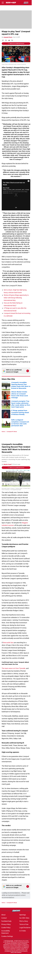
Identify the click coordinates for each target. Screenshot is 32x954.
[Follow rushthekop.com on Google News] (27, 371)
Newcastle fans (8, 642)
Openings (22, 915)
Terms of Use (23, 924)
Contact (4, 918)
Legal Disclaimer (25, 927)
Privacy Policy (6, 924)
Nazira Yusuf (7, 464)
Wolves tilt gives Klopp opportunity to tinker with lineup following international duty (16, 297)
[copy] (12, 40)
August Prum (8, 37)
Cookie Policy (5, 927)
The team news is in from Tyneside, (14, 668)
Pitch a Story (23, 921)
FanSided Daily (6, 921)
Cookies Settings (7, 936)
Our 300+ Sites (24, 918)
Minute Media (10, 940)
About (3, 915)
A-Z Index (22, 931)
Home (3, 431)
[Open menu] (3, 3)
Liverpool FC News (12, 431)
